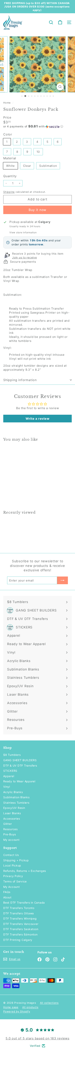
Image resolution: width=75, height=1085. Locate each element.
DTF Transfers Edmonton (20, 934)
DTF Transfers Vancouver (20, 923)
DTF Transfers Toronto (18, 908)
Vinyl (6, 786)
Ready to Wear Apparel (19, 781)
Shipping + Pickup (16, 860)
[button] (37, 126)
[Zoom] (59, 86)
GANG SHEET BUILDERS (20, 760)
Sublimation (48, 166)
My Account (11, 886)
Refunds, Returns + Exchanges (24, 870)
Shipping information (20, 380)
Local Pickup (12, 865)
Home (7, 102)
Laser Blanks (12, 813)
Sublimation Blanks (16, 797)
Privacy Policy (13, 876)
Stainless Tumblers (16, 802)
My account (11, 839)
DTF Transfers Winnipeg (20, 918)
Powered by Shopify (16, 1011)
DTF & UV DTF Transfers (20, 765)
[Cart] (60, 22)
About (7, 897)
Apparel (8, 776)
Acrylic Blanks (13, 792)
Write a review (38, 418)
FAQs (6, 892)
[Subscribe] (62, 580)
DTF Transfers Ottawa (18, 913)
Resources (10, 829)
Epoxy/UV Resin (14, 807)
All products (30, 1007)
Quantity (10, 176)
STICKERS (10, 770)
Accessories (11, 818)
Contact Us (11, 855)
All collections (49, 1002)
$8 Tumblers (12, 754)
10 (38, 152)
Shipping (9, 191)
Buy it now (38, 210)
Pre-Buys (9, 834)
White (10, 166)
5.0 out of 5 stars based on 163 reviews (37, 1038)
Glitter (7, 823)
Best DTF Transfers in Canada (24, 902)
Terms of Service (15, 881)
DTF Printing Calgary (17, 939)
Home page (10, 1007)
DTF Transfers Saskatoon (20, 929)
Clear (27, 166)
